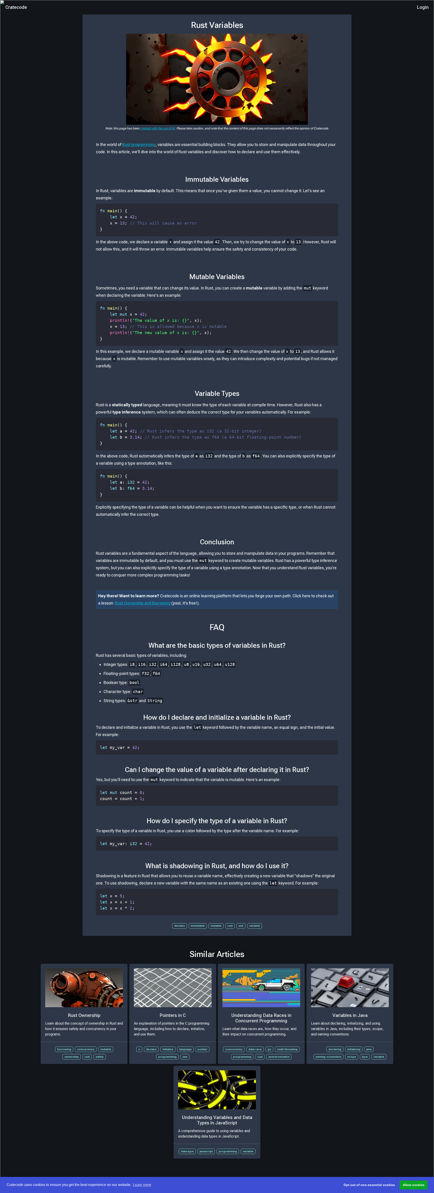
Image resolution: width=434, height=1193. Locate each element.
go (269, 1049)
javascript (206, 1151)
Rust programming (139, 144)
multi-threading (287, 1049)
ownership (71, 1056)
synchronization (279, 1056)
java (368, 1049)
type (365, 1056)
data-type (187, 1151)
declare (179, 925)
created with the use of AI (157, 128)
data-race (255, 1049)
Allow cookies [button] (414, 1185)
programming (167, 1056)
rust (230, 925)
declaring (334, 1049)
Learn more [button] (142, 1185)
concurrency (85, 1049)
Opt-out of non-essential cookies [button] (369, 1185)
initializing (353, 1049)
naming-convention (328, 1056)
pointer (202, 1049)
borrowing (64, 1049)
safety (100, 1056)
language (185, 1049)
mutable (216, 925)
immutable (198, 925)
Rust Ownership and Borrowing (142, 603)
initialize (168, 1049)
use (240, 925)
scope (351, 1056)
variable (254, 925)
